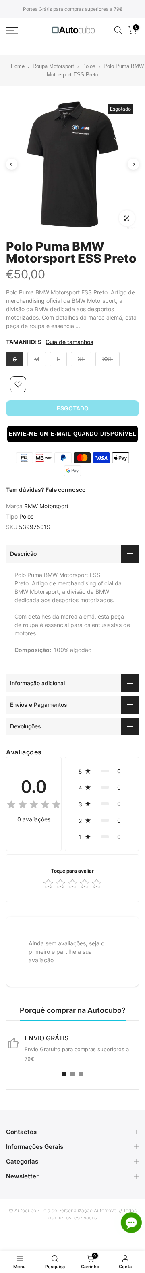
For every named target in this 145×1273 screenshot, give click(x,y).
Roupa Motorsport (53, 66)
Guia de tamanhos (69, 341)
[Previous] (11, 164)
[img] (33, 806)
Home (13, 66)
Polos (88, 66)
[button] (72, 434)
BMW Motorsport (46, 506)
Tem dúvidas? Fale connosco (46, 489)
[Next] (133, 164)
